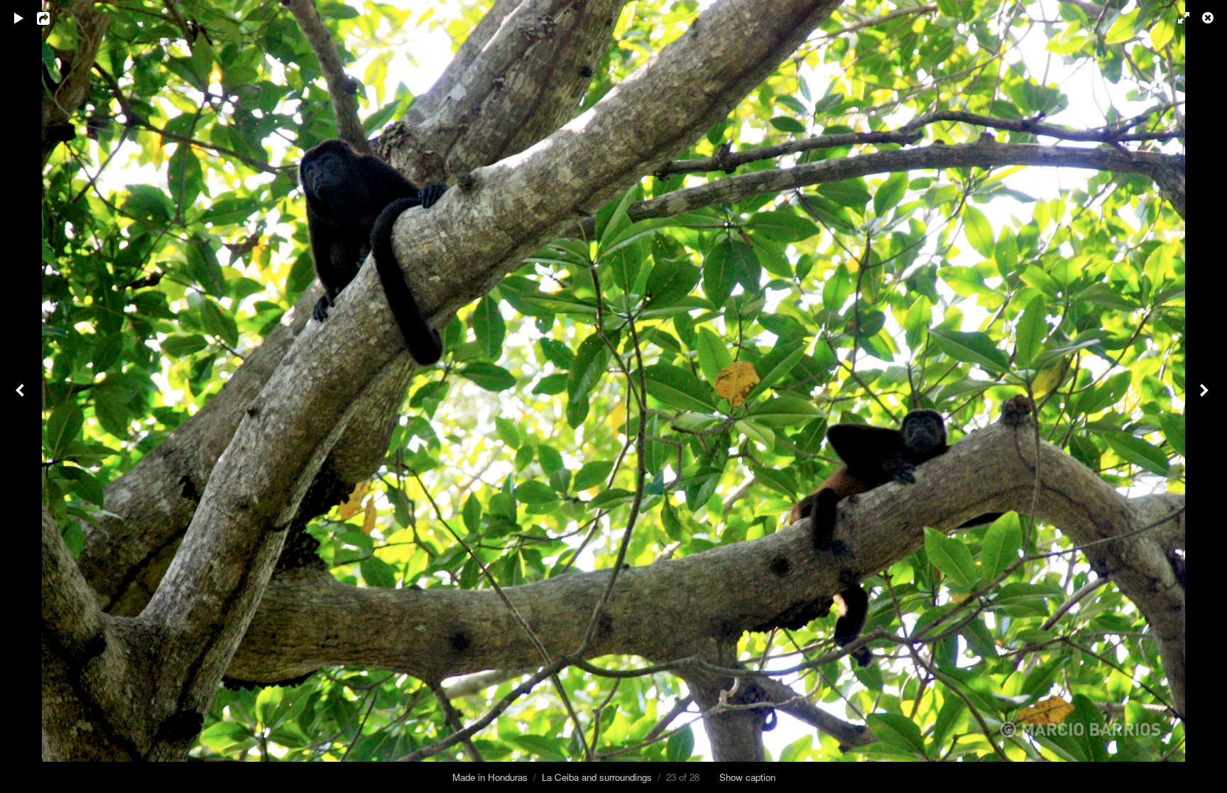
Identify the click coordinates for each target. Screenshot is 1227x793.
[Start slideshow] (19, 17)
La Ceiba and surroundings (597, 777)
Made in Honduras (490, 777)
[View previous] (21, 396)
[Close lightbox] (1209, 17)
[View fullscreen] (1177, 17)
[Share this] (53, 17)
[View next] (1205, 396)
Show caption (747, 777)
